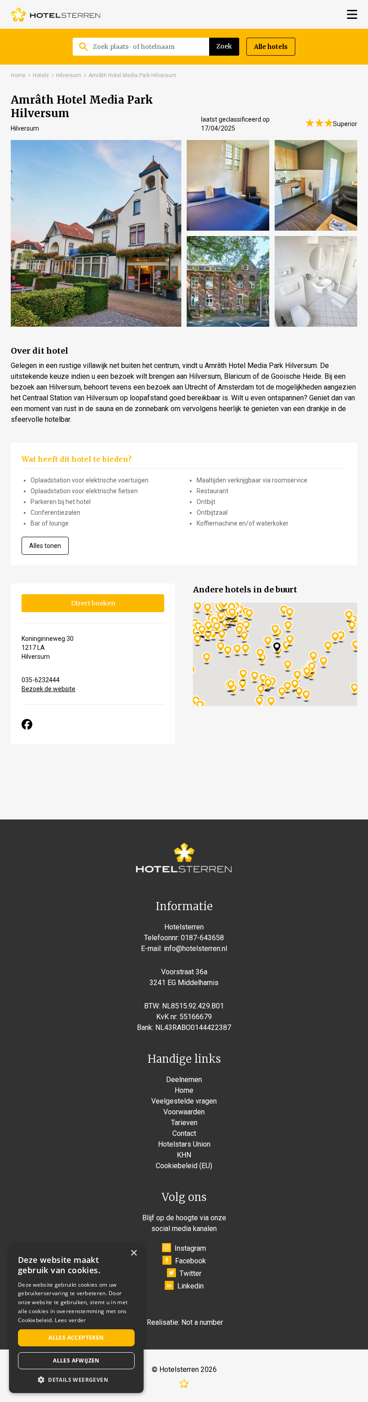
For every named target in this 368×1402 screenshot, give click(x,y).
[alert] (76, 1318)
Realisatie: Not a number (185, 1322)
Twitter (191, 1273)
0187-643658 (202, 937)
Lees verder (70, 1320)
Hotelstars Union (184, 1144)
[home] (56, 14)
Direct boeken (93, 603)
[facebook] (27, 724)
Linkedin (190, 1286)
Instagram (190, 1248)
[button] (76, 1379)
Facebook (190, 1261)
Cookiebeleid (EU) (184, 1165)
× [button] (133, 1253)
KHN (184, 1155)
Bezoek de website (48, 688)
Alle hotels (271, 47)
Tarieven (184, 1122)
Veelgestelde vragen (184, 1101)
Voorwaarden (184, 1112)
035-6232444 (41, 679)
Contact (184, 1133)
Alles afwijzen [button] (76, 1360)
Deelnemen (184, 1079)
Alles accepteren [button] (76, 1337)
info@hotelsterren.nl (195, 948)
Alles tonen (45, 545)
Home (18, 75)
